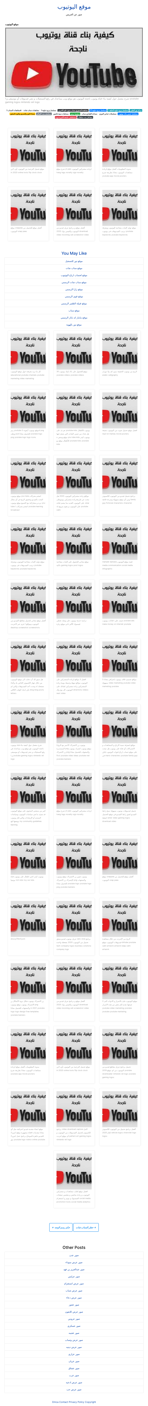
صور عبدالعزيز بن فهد (74, 1269)
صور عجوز (74, 1304)
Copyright (90, 1402)
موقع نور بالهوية (74, 324)
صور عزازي (74, 1354)
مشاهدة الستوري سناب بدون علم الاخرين (73, 110)
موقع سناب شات (74, 268)
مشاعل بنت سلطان (85, 117)
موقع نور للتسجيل (74, 261)
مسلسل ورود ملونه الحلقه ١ (118, 110)
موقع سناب (74, 310)
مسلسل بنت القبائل (44, 114)
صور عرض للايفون (74, 1311)
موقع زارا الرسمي (74, 289)
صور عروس (74, 1318)
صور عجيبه (74, 1332)
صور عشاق (74, 1368)
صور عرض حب (74, 1389)
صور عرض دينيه (74, 1347)
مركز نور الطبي (135, 110)
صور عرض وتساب (74, 1340)
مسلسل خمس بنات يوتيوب (128, 114)
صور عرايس (74, 1276)
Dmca (55, 1402)
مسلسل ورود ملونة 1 (48, 110)
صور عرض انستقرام (74, 1283)
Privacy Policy (76, 1402)
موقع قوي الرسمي (74, 296)
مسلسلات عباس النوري (107, 114)
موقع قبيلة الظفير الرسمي (74, 303)
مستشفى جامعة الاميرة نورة (66, 117)
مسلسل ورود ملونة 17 (98, 110)
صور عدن (74, 1255)
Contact (63, 1402)
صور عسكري (74, 1325)
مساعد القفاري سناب (89, 114)
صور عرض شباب (74, 1290)
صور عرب (74, 1375)
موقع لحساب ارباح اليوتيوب (74, 275)
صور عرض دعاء (74, 1297)
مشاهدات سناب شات (31, 110)
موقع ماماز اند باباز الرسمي (74, 317)
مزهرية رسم (75, 114)
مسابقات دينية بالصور (61, 114)
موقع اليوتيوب (74, 6)
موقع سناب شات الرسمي (74, 282)
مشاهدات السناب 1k (14, 110)
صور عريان (74, 1361)
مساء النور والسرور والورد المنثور (22, 114)
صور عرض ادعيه (74, 1382)
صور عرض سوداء (74, 1262)
